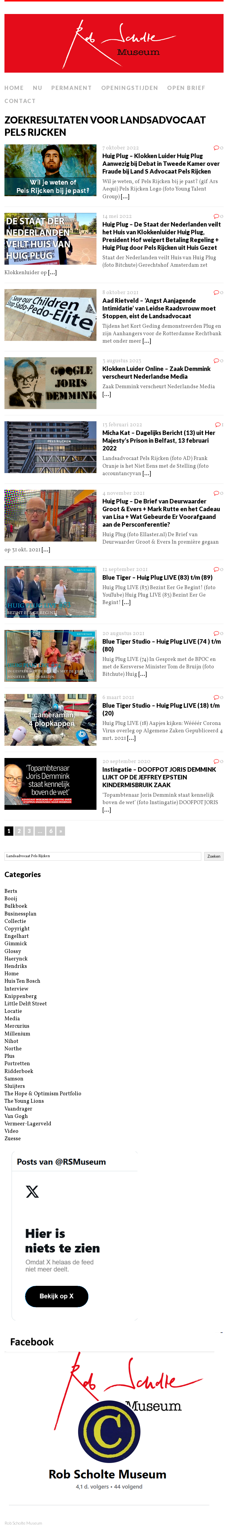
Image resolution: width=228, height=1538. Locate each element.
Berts (10, 891)
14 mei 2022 (117, 216)
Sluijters (14, 1086)
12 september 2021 (125, 569)
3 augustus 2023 (121, 361)
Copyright (17, 929)
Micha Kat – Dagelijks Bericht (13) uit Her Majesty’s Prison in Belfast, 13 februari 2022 (158, 440)
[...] (125, 197)
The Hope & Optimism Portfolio (42, 1094)
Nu (37, 88)
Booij (10, 899)
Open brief (186, 88)
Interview (16, 989)
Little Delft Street (25, 1004)
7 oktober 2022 (120, 148)
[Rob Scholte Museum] (114, 41)
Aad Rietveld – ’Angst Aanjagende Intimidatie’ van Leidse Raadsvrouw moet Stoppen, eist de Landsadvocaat (159, 308)
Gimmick (15, 944)
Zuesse (12, 1139)
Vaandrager (18, 1109)
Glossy (12, 951)
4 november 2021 (123, 493)
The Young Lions (24, 1101)
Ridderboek (18, 1071)
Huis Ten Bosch (22, 981)
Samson (13, 1079)
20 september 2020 (126, 761)
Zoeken (214, 856)
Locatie (13, 1011)
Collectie (15, 921)
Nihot (11, 1041)
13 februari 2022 (122, 425)
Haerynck (16, 959)
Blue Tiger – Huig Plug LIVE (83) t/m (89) (157, 577)
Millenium (17, 1034)
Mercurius (16, 1026)
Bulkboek (15, 906)
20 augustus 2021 (123, 633)
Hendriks (15, 966)
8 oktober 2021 (120, 293)
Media (12, 1019)
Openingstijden (130, 88)
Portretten (17, 1064)
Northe (13, 1049)
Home (14, 88)
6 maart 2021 (118, 697)
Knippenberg (20, 996)
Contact (20, 101)
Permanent (71, 88)
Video (11, 1131)
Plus (9, 1056)
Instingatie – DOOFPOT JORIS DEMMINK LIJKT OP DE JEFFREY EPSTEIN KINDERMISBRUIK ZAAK (159, 777)
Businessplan (20, 914)
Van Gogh (16, 1116)
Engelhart (16, 936)
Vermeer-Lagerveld (27, 1124)
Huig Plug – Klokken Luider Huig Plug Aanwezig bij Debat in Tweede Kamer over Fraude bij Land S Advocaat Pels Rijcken (161, 163)
